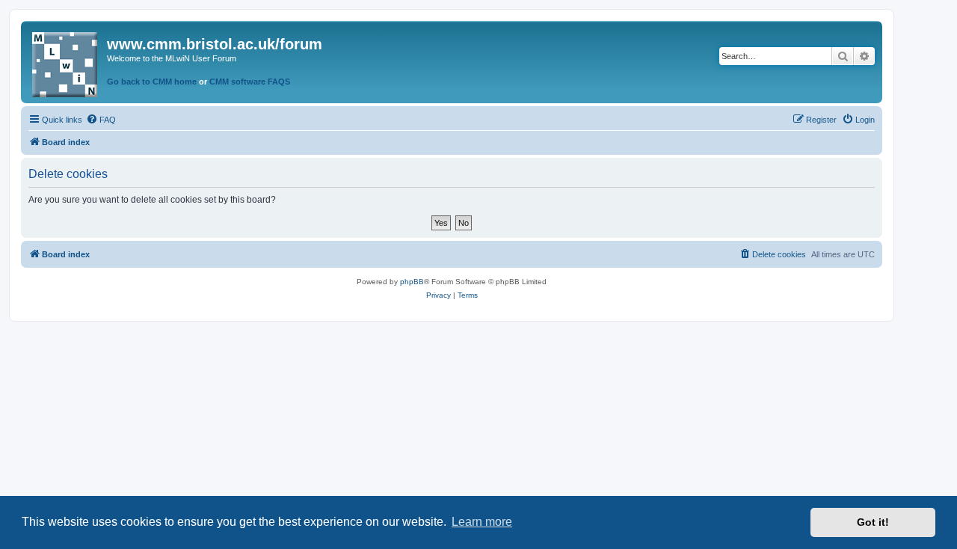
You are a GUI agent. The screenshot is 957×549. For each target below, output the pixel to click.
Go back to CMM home (152, 81)
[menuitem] (101, 120)
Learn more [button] (482, 521)
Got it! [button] (873, 522)
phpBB (412, 281)
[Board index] (66, 62)
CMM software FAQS (249, 81)
